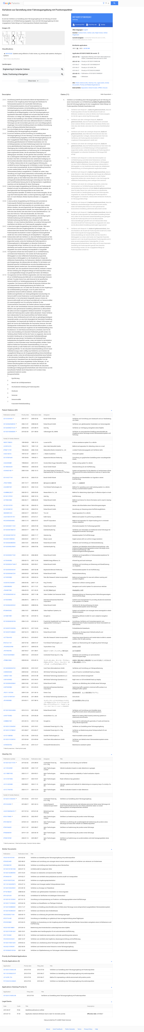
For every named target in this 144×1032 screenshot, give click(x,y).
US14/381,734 (7, 977)
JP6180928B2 (7, 700)
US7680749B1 (7, 616)
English (85, 30)
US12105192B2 (8, 779)
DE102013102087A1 (9, 739)
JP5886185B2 (7, 660)
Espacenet (84, 88)
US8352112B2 (7, 676)
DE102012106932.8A (9, 969)
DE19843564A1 (8, 467)
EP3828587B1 (7, 832)
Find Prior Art (92, 24)
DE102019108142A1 (9, 931)
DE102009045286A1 (9, 683)
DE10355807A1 (8, 509)
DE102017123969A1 (9, 903)
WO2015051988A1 (9, 927)
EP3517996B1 (7, 816)
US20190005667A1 (9, 811)
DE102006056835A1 (9, 424)
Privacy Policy (88, 1029)
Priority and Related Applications (90, 85)
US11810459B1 (8, 768)
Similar (103, 24)
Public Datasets (70, 1029)
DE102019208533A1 (9, 911)
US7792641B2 (7, 637)
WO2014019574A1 (9, 857)
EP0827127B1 (7, 450)
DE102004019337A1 (9, 535)
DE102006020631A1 (9, 594)
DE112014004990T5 (9, 884)
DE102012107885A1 (9, 730)
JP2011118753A (8, 692)
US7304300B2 (7, 560)
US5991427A (7, 446)
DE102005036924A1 (9, 569)
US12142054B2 (8, 784)
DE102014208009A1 (9, 873)
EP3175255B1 (7, 935)
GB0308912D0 (7, 513)
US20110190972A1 (9, 696)
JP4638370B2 (7, 590)
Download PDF (79, 24)
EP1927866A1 (7, 892)
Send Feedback (57, 1029)
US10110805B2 (8, 735)
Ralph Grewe (99, 33)
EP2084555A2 (7, 610)
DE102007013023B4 (9, 628)
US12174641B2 (8, 789)
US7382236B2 (7, 500)
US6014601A (7, 454)
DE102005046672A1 (9, 573)
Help (96, 1029)
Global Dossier (92, 88)
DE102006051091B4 (9, 950)
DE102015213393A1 (9, 899)
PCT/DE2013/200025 (9, 981)
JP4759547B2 (7, 651)
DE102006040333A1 (9, 605)
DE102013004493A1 (9, 888)
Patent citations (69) (82, 83)
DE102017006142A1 (9, 943)
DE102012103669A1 (9, 726)
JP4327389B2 (7, 483)
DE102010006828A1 (9, 431)
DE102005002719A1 (9, 555)
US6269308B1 (7, 463)
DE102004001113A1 (9, 526)
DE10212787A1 (8, 496)
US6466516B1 (7, 470)
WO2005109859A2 (9, 539)
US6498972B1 (7, 487)
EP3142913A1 (7, 895)
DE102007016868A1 (9, 632)
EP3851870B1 (7, 838)
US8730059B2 (7, 687)
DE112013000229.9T (9, 973)
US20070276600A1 (9, 582)
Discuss (104, 88)
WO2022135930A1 (9, 946)
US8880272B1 (7, 721)
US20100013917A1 (9, 517)
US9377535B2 (7, 715)
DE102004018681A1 (9, 530)
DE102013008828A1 (9, 907)
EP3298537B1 (7, 865)
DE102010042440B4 (9, 710)
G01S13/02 (9, 53)
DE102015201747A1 (9, 762)
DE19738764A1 (8, 457)
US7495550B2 (7, 577)
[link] (33, 55)
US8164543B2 (7, 679)
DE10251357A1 (8, 505)
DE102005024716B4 (9, 564)
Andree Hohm (82, 33)
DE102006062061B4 (9, 621)
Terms (79, 1029)
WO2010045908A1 (9, 655)
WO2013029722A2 (9, 880)
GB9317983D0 (7, 442)
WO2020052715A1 (9, 914)
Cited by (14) (92, 83)
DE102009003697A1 (9, 668)
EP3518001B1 (7, 822)
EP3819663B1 (7, 827)
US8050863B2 (7, 586)
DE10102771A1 (8, 477)
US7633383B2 (7, 600)
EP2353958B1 (7, 922)
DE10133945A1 (8, 418)
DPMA (100, 88)
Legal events (100, 83)
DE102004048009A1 (9, 543)
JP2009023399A (8, 646)
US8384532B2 (7, 672)
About (48, 1029)
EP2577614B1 (7, 918)
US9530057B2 (7, 745)
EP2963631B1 (7, 876)
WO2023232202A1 (9, 939)
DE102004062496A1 (9, 546)
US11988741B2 (8, 773)
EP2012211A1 (7, 643)
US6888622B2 (7, 492)
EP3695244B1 (7, 861)
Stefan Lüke (91, 33)
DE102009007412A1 (9, 428)
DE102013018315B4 (9, 869)
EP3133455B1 (7, 804)
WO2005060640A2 (9, 520)
